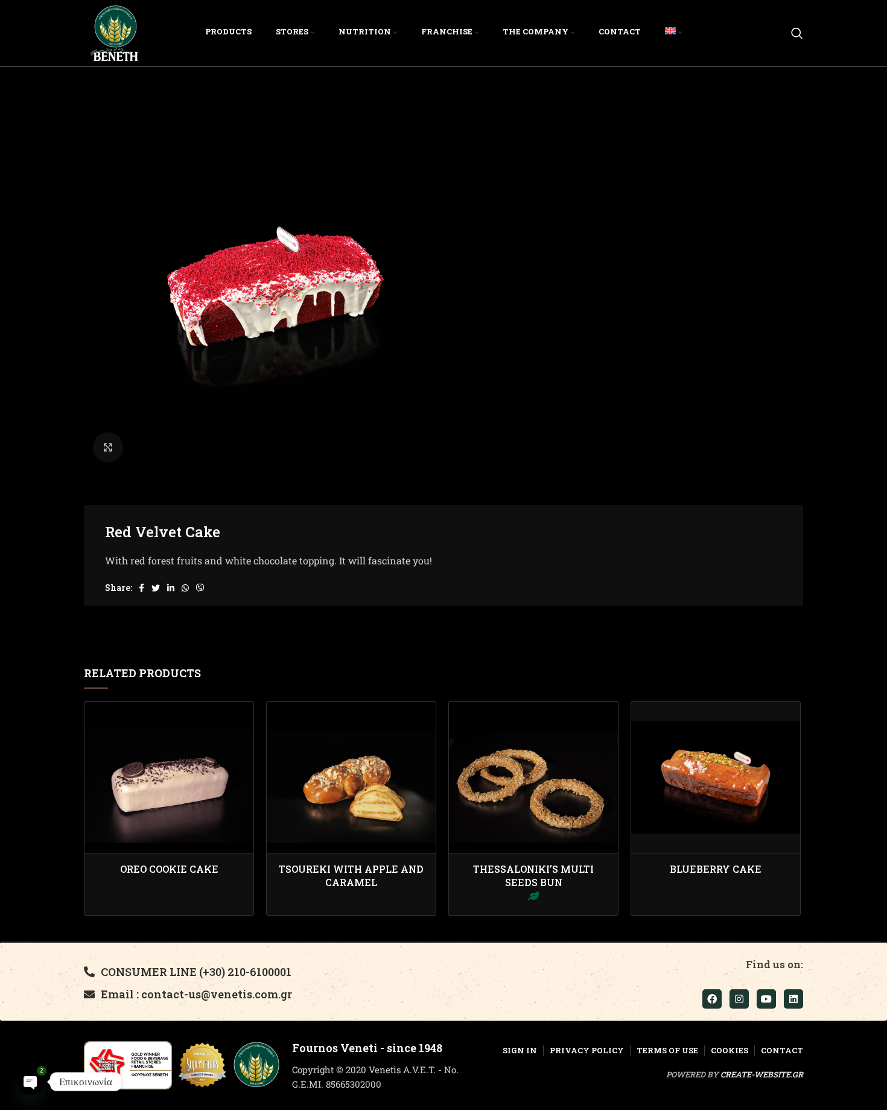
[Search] (797, 33)
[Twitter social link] (156, 588)
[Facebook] (712, 999)
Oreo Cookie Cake (169, 869)
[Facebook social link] (141, 588)
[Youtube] (766, 999)
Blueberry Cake (715, 869)
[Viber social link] (200, 588)
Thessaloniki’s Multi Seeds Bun (533, 875)
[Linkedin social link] (171, 588)
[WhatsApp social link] (185, 588)
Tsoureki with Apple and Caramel (351, 875)
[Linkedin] (793, 999)
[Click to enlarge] (108, 447)
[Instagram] (739, 999)
